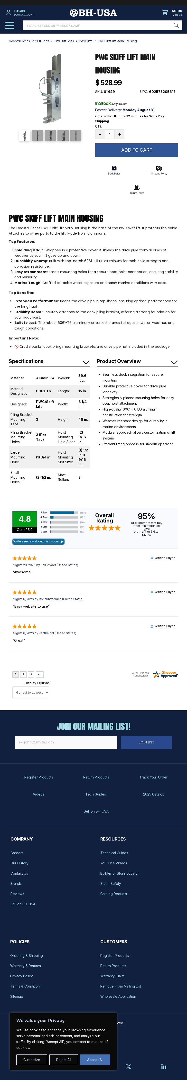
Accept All (95, 1060)
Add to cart (136, 150)
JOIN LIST (146, 742)
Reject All (63, 1060)
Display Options (37, 683)
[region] (63, 1041)
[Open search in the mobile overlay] (102, 25)
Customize (31, 1060)
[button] (33, 12)
